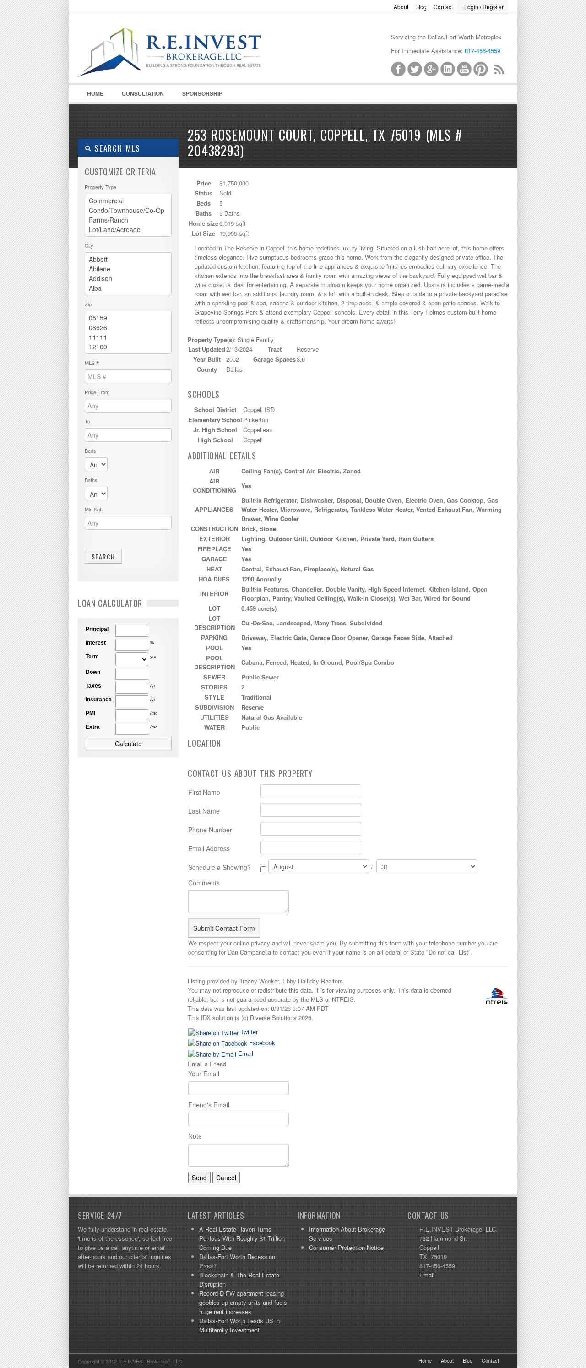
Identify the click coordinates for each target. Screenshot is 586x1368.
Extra (93, 727)
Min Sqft (94, 509)
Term (92, 656)
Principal (97, 629)
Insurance (99, 699)
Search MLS (116, 148)
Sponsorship (202, 93)
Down (93, 672)
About (401, 7)
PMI (90, 713)
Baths (91, 479)
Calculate (128, 743)
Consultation (143, 93)
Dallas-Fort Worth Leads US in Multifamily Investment (239, 1325)
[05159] (128, 318)
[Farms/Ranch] (128, 220)
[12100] (128, 347)
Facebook (261, 1042)
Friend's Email (208, 1104)
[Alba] (128, 288)
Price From (97, 392)
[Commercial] (128, 201)
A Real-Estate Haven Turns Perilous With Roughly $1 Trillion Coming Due (242, 1238)
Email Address (209, 848)
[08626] (128, 327)
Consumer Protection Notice (346, 1247)
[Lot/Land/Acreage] (128, 229)
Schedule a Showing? (219, 867)
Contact (443, 7)
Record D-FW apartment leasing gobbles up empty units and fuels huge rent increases (243, 1302)
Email (244, 1053)
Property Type (100, 186)
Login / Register (484, 7)
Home (95, 93)
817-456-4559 (482, 50)
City (89, 245)
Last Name (204, 810)
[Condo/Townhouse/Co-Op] (128, 210)
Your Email (203, 1073)
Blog (421, 7)
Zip (88, 304)
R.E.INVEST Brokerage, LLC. (192, 64)
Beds (90, 450)
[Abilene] (128, 269)
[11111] (128, 337)
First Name (204, 792)
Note (195, 1135)
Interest (96, 643)
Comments (204, 882)
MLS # (92, 362)
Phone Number (210, 829)
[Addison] (128, 278)
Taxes (93, 686)
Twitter (248, 1031)
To (87, 421)
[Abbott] (128, 259)
